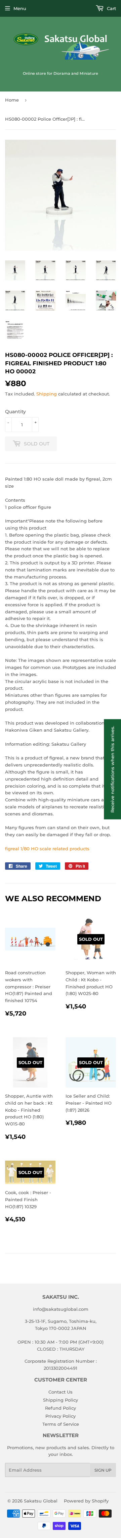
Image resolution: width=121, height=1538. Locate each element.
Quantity (15, 412)
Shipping (46, 393)
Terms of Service (60, 1424)
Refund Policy (60, 1408)
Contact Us (60, 1392)
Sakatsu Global (40, 1500)
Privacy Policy (60, 1416)
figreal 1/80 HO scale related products (47, 848)
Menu (19, 8)
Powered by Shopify (86, 1500)
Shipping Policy (60, 1400)
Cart (111, 8)
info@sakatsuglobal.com (60, 1309)
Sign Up (103, 1470)
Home (12, 100)
